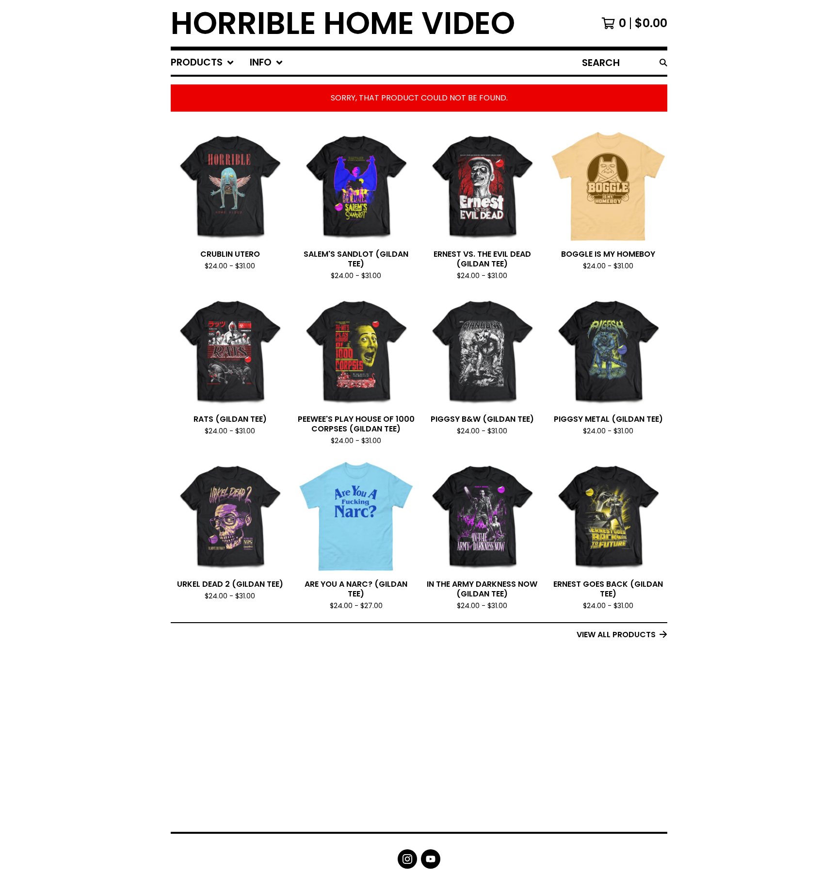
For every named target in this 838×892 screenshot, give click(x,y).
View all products (616, 634)
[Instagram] (407, 859)
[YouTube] (430, 859)
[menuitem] (202, 62)
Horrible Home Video (343, 23)
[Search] (663, 62)
